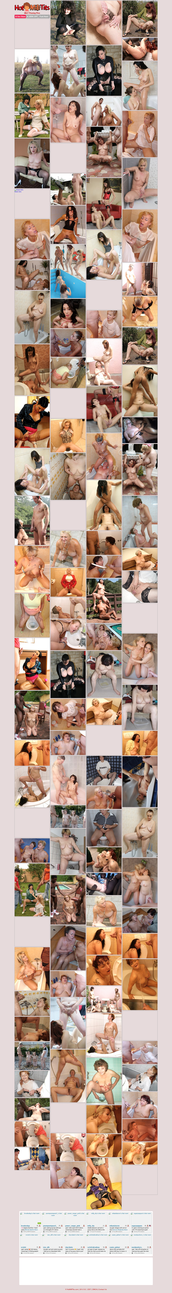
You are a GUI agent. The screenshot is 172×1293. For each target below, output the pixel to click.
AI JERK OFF (32, 16)
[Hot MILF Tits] (32, 7)
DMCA (94, 1289)
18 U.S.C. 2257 (85, 1289)
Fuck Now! (44, 16)
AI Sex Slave (20, 16)
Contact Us (103, 1289)
